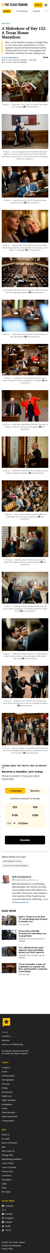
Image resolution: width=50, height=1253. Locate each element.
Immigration (7, 1104)
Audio (4, 1183)
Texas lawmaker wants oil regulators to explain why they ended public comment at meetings (33, 968)
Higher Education (9, 1100)
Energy (4, 1088)
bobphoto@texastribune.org (26, 880)
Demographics (8, 1079)
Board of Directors (9, 1142)
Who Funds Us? (8, 1151)
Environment (7, 1092)
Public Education (8, 1112)
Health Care (7, 1096)
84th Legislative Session (12, 861)
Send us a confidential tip (12, 1044)
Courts (4, 1071)
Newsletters (7, 1179)
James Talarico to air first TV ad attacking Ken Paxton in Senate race (33, 919)
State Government (9, 1116)
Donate (38, 5)
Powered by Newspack (11, 1245)
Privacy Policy (7, 1171)
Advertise (6, 1040)
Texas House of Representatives (15, 865)
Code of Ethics (8, 1163)
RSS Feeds (6, 1191)
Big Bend (36, 11)
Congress (6, 1067)
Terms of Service (9, 1167)
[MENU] (46, 5)
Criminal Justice (8, 1075)
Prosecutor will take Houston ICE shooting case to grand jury (32, 933)
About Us (5, 1134)
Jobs (3, 1147)
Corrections (6, 1175)
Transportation (8, 1120)
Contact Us (6, 1036)
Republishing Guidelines (12, 1159)
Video (4, 1187)
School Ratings (22, 11)
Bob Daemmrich (11, 57)
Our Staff (5, 1138)
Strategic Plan (7, 1155)
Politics (6, 23)
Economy (6, 1084)
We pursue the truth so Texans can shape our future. (15, 1052)
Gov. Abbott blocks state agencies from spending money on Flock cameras (31, 950)
